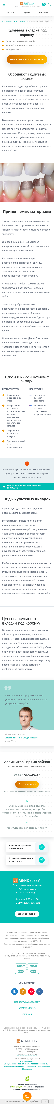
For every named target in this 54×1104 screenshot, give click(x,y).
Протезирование (9, 21)
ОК (45, 1101)
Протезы (24, 21)
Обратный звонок (27, 914)
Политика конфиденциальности (27, 1059)
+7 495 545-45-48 (49, 4)
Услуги (10, 12)
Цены (27, 12)
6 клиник (43, 12)
